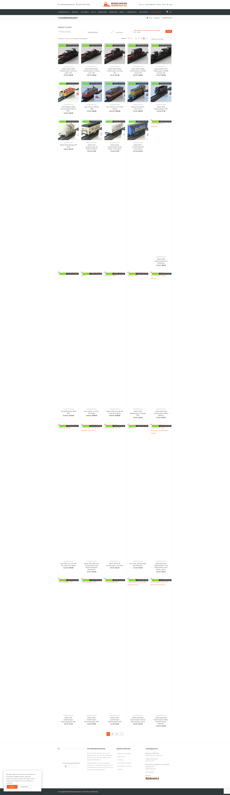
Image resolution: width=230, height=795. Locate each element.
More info (24, 787)
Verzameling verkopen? (124, 763)
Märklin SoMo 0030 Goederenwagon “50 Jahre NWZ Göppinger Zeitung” (138, 719)
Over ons (141, 4)
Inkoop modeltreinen (150, 4)
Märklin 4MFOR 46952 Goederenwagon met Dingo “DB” (115, 71)
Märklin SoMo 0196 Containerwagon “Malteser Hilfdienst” (161, 413)
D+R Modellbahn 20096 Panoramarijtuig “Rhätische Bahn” (68, 109)
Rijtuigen (84, 12)
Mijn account (121, 756)
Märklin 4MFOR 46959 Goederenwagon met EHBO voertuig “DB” (138, 71)
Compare (73, 56)
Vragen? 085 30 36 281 (84, 4)
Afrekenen (121, 760)
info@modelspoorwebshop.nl (67, 4)
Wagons (75, 12)
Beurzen (159, 4)
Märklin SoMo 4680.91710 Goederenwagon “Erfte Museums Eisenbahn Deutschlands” (91, 566)
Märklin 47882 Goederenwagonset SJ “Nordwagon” (161, 261)
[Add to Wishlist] (68, 56)
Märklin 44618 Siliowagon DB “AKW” (68, 146)
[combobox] (100, 32)
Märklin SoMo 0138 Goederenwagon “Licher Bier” (114, 564)
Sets (93, 12)
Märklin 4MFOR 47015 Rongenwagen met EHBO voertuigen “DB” (161, 71)
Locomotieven (63, 12)
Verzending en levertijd (124, 766)
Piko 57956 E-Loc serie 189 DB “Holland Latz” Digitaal (68, 564)
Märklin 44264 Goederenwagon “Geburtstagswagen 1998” (91, 719)
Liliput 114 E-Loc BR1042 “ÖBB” (91, 108)
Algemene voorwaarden (124, 753)
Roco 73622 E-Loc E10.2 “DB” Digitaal (91, 412)
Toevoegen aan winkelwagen (64, 56)
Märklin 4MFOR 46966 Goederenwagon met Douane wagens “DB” (68, 71)
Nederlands (102, 12)
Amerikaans (113, 12)
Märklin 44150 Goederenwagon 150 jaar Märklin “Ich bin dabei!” (114, 147)
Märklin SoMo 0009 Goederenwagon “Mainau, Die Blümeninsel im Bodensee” (161, 720)
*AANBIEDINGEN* (156, 12)
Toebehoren (131, 12)
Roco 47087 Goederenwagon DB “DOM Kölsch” (137, 564)
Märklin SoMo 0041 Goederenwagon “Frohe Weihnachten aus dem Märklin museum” (161, 566)
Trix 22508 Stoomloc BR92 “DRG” (68, 412)
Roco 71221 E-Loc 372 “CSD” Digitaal (114, 108)
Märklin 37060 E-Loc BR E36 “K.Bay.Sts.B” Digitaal (114, 412)
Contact (164, 4)
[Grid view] (136, 38)
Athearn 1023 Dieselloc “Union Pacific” (137, 108)
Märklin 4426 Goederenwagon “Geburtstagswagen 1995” (68, 719)
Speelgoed (143, 12)
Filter (169, 31)
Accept (12, 787)
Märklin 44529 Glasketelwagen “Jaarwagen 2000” (138, 413)
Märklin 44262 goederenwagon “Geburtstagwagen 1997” (115, 719)
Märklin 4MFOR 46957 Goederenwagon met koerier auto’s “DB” (91, 71)
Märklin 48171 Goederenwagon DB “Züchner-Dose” (138, 147)
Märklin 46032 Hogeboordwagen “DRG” (161, 108)
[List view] (147, 38)
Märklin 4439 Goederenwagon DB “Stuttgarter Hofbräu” (91, 147)
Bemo (121, 12)
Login (170, 4)
